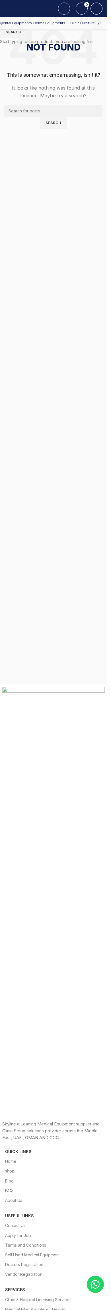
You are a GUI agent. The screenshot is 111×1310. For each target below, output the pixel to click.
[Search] (64, 8)
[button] (95, 1284)
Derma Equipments (49, 23)
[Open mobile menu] (6, 8)
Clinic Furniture (82, 23)
